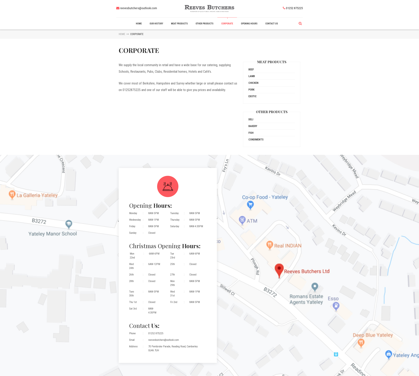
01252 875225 (294, 8)
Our (156, 23)
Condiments (256, 139)
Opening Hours (249, 23)
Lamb (251, 76)
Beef (251, 69)
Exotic (252, 96)
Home (139, 23)
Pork (251, 89)
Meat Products (179, 23)
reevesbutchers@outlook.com (138, 8)
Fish (251, 132)
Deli (250, 119)
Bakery (252, 126)
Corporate (227, 23)
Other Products (204, 23)
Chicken (253, 82)
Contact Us (271, 23)
